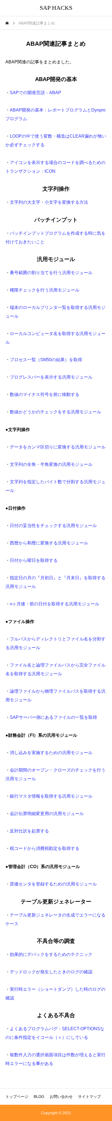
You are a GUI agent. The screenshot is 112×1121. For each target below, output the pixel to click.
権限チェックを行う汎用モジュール (44, 290)
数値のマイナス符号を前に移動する (44, 394)
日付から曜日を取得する (34, 560)
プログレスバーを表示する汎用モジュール (51, 377)
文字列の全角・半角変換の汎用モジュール (51, 464)
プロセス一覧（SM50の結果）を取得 (46, 359)
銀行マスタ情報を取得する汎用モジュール (51, 796)
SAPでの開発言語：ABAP (35, 92)
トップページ (16, 1096)
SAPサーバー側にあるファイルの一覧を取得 (53, 717)
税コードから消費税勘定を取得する (44, 848)
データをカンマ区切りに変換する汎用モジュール (57, 447)
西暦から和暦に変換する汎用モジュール (49, 543)
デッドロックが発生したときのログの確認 (51, 972)
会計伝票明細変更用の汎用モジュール (47, 813)
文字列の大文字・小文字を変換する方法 (49, 202)
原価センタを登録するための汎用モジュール (53, 884)
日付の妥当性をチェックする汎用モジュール (53, 525)
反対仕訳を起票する (29, 831)
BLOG (39, 1096)
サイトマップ (89, 1096)
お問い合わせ (61, 1096)
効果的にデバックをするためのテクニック (51, 954)
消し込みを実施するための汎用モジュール (51, 752)
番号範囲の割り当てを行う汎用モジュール (51, 272)
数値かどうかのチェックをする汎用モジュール (55, 412)
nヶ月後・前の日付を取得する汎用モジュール (54, 604)
